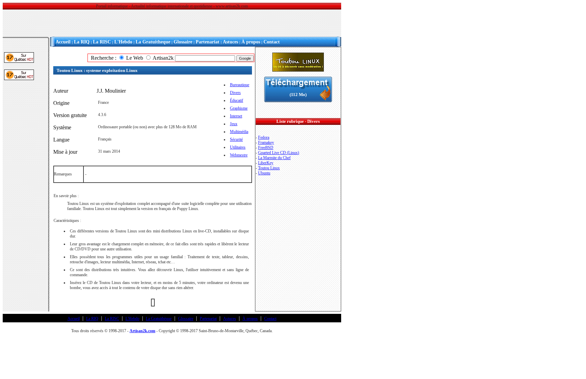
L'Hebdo (123, 41)
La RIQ (82, 41)
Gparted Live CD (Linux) (278, 152)
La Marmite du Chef (274, 157)
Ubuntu (264, 173)
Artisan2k (163, 58)
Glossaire (183, 41)
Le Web (134, 58)
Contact (271, 41)
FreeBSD (265, 147)
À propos (250, 41)
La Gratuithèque (159, 318)
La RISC (102, 41)
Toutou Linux (269, 168)
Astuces (230, 41)
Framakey (266, 142)
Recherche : (102, 58)
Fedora (263, 137)
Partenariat (207, 41)
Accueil (63, 41)
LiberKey (265, 162)
